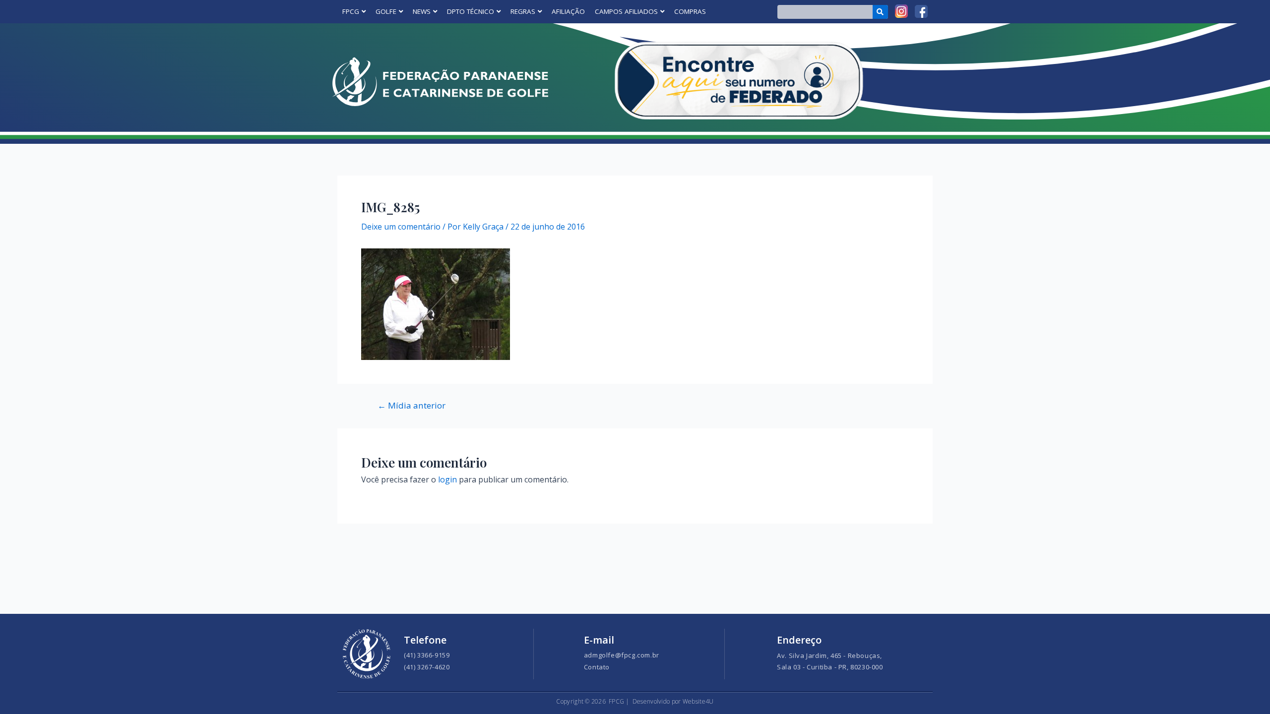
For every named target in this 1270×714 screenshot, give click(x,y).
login (447, 479)
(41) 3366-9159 (426, 655)
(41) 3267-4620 (426, 666)
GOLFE (386, 11)
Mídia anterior (411, 405)
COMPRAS (690, 11)
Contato (597, 666)
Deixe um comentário (401, 226)
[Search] (880, 12)
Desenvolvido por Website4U (673, 701)
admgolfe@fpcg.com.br (621, 655)
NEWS (422, 11)
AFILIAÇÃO (568, 11)
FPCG (350, 11)
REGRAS (522, 11)
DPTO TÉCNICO (470, 11)
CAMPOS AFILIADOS (626, 11)
